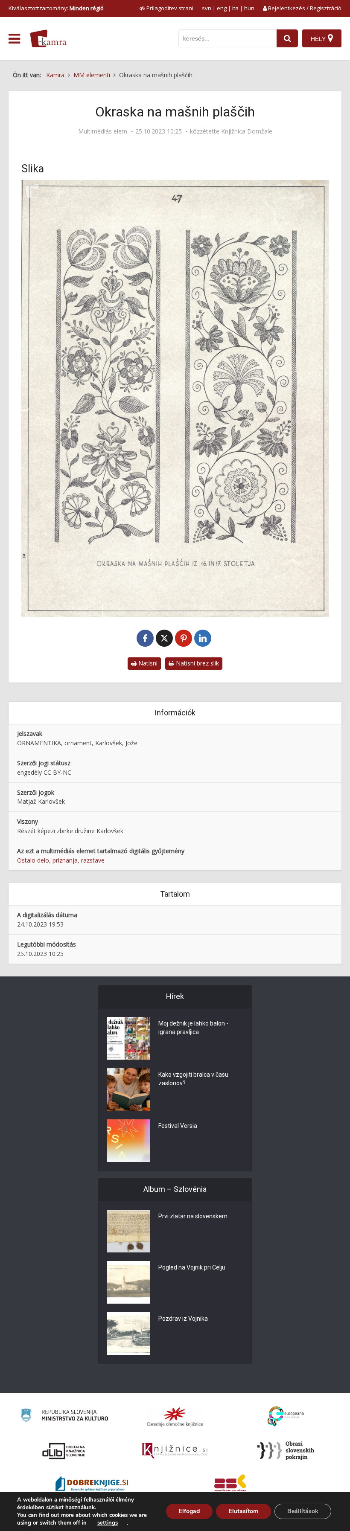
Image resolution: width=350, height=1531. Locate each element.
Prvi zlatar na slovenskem (193, 1216)
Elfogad (189, 1511)
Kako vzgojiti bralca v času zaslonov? (193, 1079)
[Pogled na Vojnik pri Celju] (128, 1282)
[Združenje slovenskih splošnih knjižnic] (175, 1450)
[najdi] (287, 38)
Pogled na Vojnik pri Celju (191, 1267)
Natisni (147, 663)
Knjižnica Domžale (246, 131)
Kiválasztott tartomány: (56, 8)
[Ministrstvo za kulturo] (64, 1416)
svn (206, 8)
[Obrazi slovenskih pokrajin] (285, 1450)
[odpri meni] (14, 39)
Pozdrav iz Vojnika (183, 1318)
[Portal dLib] (64, 1450)
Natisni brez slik (196, 663)
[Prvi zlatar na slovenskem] (128, 1231)
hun (249, 8)
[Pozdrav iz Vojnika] (128, 1333)
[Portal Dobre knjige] (91, 1484)
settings (107, 1523)
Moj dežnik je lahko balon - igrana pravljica (193, 1027)
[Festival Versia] (128, 1140)
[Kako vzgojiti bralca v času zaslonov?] (128, 1089)
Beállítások (302, 1511)
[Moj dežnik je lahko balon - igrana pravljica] (128, 1038)
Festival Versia (177, 1125)
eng (222, 8)
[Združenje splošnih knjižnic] (230, 1485)
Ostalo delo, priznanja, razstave (61, 860)
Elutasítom (243, 1511)
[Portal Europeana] (286, 1416)
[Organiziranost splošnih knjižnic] (175, 1416)
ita (235, 8)
